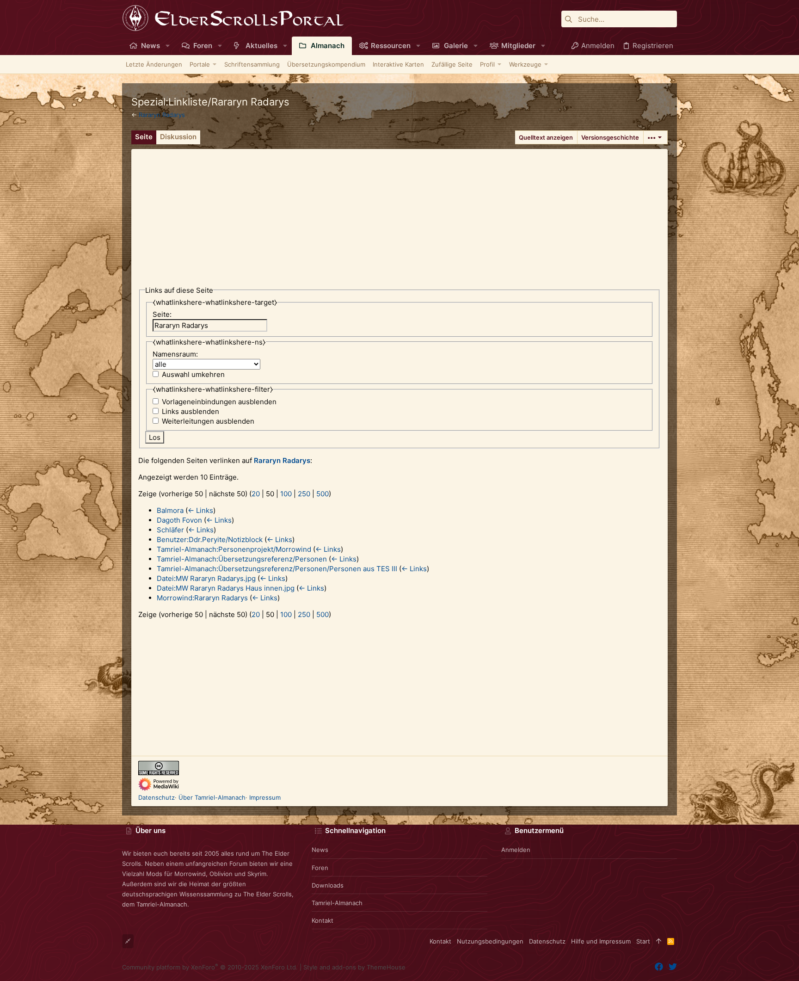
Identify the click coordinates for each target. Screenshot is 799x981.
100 (286, 493)
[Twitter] (673, 966)
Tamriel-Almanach (337, 903)
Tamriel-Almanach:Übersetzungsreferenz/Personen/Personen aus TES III (277, 568)
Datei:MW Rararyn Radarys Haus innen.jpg (226, 588)
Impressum (265, 797)
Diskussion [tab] (178, 136)
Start (643, 941)
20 (256, 493)
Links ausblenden (190, 411)
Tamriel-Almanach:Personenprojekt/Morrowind (234, 549)
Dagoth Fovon (179, 520)
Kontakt (322, 920)
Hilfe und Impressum (601, 941)
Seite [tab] (144, 136)
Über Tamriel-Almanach (212, 797)
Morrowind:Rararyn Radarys (202, 597)
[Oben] (658, 941)
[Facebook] (659, 966)
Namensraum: (175, 354)
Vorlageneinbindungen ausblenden (219, 401)
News (320, 849)
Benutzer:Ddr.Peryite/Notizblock (210, 539)
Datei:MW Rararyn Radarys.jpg (206, 578)
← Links (200, 510)
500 (322, 493)
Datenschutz (156, 797)
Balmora (170, 510)
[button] (167, 45)
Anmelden (515, 849)
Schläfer (170, 529)
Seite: (162, 314)
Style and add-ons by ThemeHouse (354, 967)
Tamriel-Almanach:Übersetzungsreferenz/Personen (242, 559)
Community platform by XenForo (210, 967)
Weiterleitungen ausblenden (208, 421)
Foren (320, 867)
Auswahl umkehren (193, 374)
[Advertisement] (399, 213)
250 (304, 493)
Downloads (328, 885)
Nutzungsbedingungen (490, 941)
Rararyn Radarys (162, 114)
